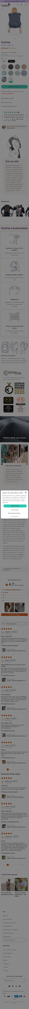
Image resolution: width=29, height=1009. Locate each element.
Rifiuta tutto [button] (15, 509)
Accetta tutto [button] (15, 506)
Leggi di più (5, 502)
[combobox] (25, 492)
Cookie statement (14, 516)
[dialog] (14, 504)
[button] (14, 513)
